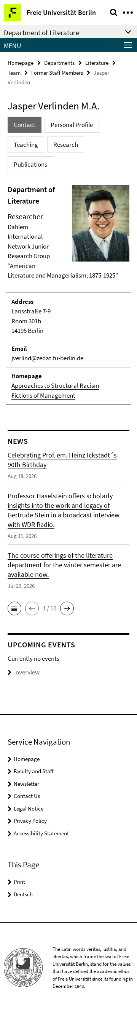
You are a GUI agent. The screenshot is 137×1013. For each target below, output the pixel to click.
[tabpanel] (68, 294)
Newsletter (26, 783)
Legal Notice (28, 808)
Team (14, 72)
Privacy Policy (30, 820)
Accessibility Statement (41, 833)
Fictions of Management (43, 395)
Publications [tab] (30, 164)
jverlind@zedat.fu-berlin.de (47, 358)
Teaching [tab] (26, 144)
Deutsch (23, 894)
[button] (14, 608)
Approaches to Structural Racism (55, 385)
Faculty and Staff (34, 771)
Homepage (20, 62)
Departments (59, 62)
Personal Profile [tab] (72, 124)
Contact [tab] (24, 124)
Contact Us (27, 795)
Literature (96, 62)
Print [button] (19, 881)
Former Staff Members (57, 72)
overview (28, 672)
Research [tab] (65, 144)
